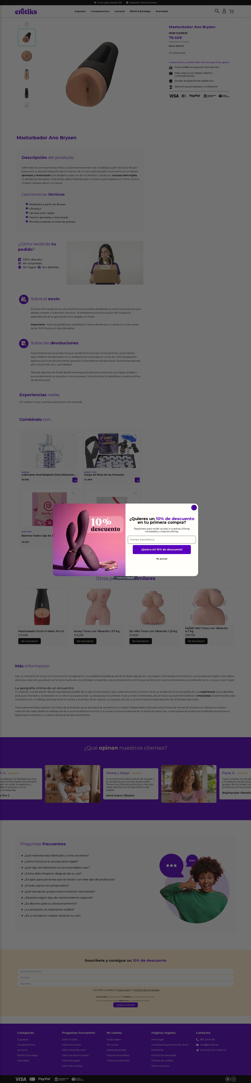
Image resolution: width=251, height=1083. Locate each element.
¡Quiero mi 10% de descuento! (161, 549)
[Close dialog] (194, 507)
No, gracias (161, 559)
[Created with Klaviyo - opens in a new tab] (125, 578)
